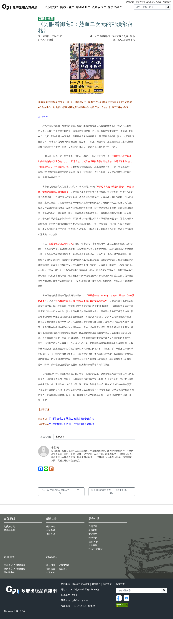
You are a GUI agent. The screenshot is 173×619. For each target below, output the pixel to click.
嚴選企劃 (81, 7)
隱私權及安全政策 (153, 2)
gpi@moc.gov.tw (80, 600)
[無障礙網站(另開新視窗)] (122, 605)
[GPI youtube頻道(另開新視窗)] (127, 598)
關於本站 (140, 2)
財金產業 (93, 545)
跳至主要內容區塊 (7, 1)
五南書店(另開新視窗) (14, 568)
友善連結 (50, 572)
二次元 (96, 36)
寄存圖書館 (9, 572)
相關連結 (113, 7)
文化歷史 (93, 534)
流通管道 (97, 7)
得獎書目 (63, 568)
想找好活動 (9, 526)
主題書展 (50, 530)
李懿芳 (50, 39)
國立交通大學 (125, 36)
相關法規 (50, 568)
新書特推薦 (9, 530)
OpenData (64, 565)
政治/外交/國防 (96, 549)
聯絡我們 (167, 2)
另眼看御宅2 (106, 36)
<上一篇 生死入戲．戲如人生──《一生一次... (61, 491)
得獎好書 (50, 526)
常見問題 (50, 565)
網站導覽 (130, 2)
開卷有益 (66, 7)
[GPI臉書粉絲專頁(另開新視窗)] (119, 598)
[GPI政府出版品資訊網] (19, 7)
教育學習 (93, 538)
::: (41, 6)
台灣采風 (93, 526)
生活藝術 (93, 530)
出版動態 (50, 7)
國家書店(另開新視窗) (14, 565)
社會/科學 (93, 541)
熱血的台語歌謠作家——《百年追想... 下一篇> (111, 491)
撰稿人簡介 (45, 436)
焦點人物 (50, 534)
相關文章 (60, 436)
